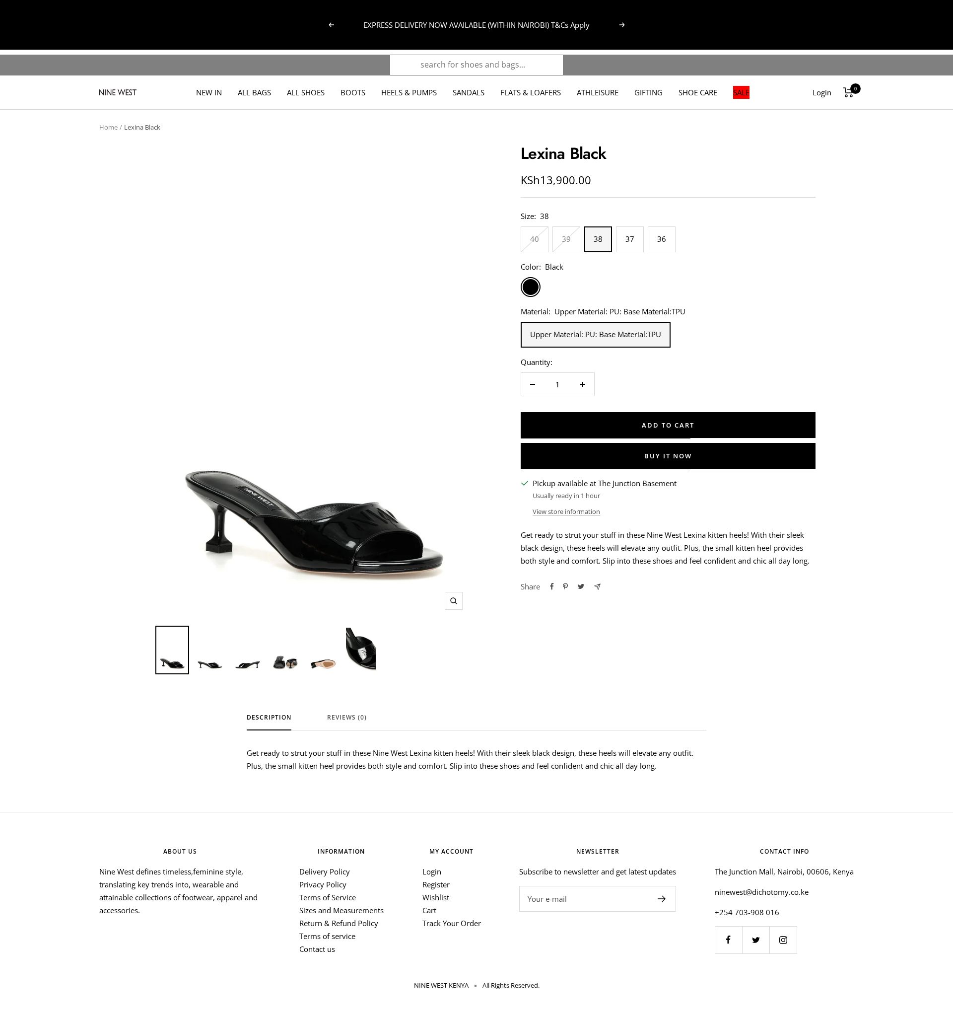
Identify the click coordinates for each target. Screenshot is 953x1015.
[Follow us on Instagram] (783, 939)
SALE (741, 92)
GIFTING (648, 92)
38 (598, 239)
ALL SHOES (306, 92)
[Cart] (848, 92)
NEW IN (209, 92)
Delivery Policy (324, 871)
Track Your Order (451, 923)
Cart (429, 910)
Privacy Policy (322, 884)
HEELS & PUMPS (409, 92)
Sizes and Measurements (341, 910)
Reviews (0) (347, 718)
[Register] (662, 898)
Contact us (317, 949)
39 (566, 239)
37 (629, 239)
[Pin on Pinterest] (565, 586)
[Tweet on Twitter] (581, 586)
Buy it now (668, 455)
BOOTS (352, 92)
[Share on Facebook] (552, 586)
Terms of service (327, 936)
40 (534, 239)
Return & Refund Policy (338, 923)
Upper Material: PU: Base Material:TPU (595, 334)
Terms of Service (327, 897)
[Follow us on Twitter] (755, 939)
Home (108, 127)
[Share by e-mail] (597, 586)
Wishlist (435, 897)
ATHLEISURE (597, 92)
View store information (566, 511)
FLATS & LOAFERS (530, 92)
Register (436, 884)
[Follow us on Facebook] (728, 939)
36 (661, 239)
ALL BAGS (254, 92)
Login (431, 871)
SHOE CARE (698, 92)
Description (269, 718)
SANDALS (468, 92)
